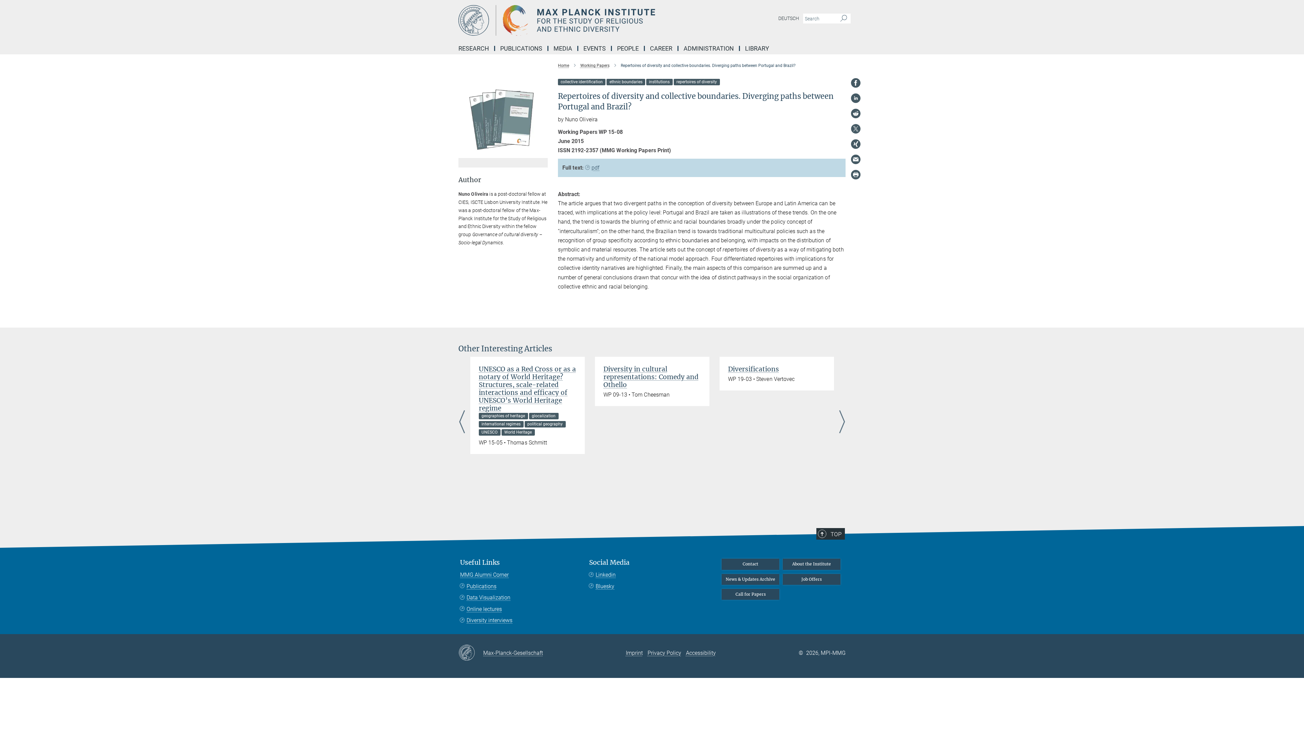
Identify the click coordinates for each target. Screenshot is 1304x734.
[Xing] (856, 144)
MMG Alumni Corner (484, 575)
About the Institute (811, 563)
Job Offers (811, 579)
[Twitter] (856, 129)
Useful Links (480, 562)
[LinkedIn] (856, 98)
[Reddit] (856, 113)
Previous (462, 422)
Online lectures (484, 609)
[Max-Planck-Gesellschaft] (470, 653)
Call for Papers (751, 594)
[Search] (844, 18)
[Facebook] (856, 83)
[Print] (856, 175)
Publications (481, 586)
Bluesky (605, 586)
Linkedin (606, 575)
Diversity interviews (489, 620)
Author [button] (469, 180)
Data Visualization (488, 597)
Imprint (634, 653)
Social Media (609, 562)
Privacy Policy (664, 653)
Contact (750, 563)
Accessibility (701, 653)
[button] (542, 153)
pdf (595, 167)
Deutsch (788, 18)
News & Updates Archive (750, 579)
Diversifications (753, 369)
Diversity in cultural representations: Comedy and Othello (651, 377)
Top (836, 534)
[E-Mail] (856, 159)
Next (842, 422)
